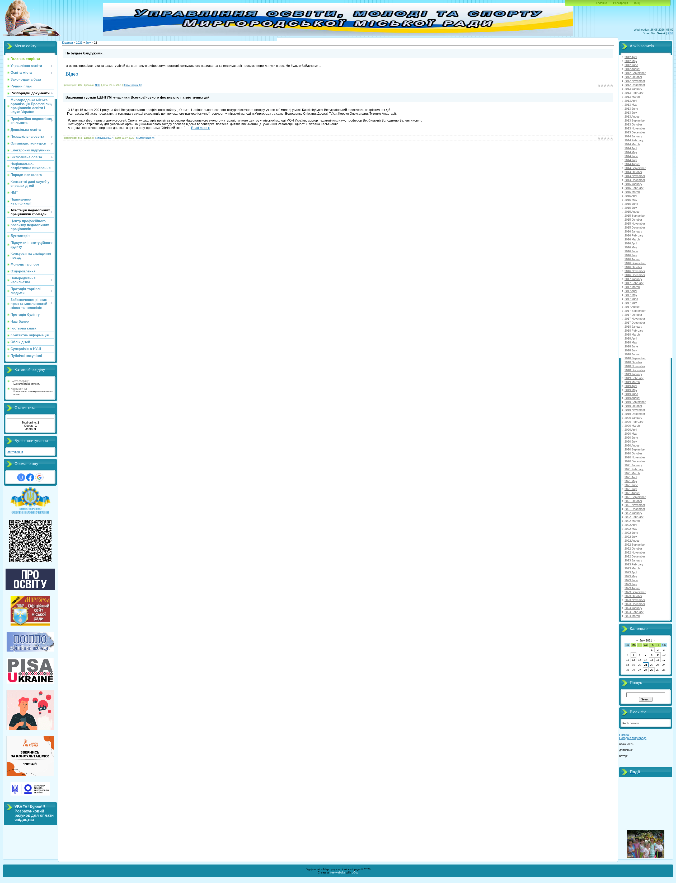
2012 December (635, 84)
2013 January (633, 88)
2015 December (635, 227)
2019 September (635, 401)
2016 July (631, 255)
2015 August (632, 211)
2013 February (634, 92)
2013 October (633, 124)
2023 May (631, 576)
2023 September (635, 592)
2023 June (631, 580)
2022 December (635, 556)
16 (657, 659)
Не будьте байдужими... (85, 53)
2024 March (632, 615)
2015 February (634, 187)
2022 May (631, 528)
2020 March (632, 425)
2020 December (635, 461)
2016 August (632, 259)
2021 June (631, 485)
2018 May (631, 342)
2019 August (632, 397)
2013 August (632, 116)
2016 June (631, 251)
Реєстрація (620, 2)
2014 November (635, 176)
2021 (79, 42)
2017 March (632, 287)
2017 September (635, 310)
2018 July (631, 350)
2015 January (633, 183)
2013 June (631, 108)
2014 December (635, 180)
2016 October (633, 267)
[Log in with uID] (21, 477)
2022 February (634, 516)
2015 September (635, 215)
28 (645, 669)
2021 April (631, 477)
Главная (67, 42)
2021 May (631, 481)
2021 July (631, 489)
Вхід (637, 2)
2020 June (631, 437)
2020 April (631, 429)
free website (337, 872)
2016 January (633, 231)
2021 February (634, 469)
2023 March (632, 568)
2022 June (631, 532)
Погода (624, 734)
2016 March (632, 239)
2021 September (635, 497)
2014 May (631, 152)
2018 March (632, 334)
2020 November (635, 457)
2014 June (631, 156)
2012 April (631, 57)
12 (633, 659)
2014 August (632, 164)
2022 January (633, 512)
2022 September (635, 544)
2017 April (631, 290)
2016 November (635, 271)
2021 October (633, 501)
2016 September (635, 263)
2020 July (631, 441)
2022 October (633, 548)
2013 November (635, 128)
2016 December (635, 275)
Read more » (200, 128)
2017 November (635, 318)
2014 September (635, 168)
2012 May (631, 61)
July (88, 42)
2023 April (631, 572)
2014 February (634, 140)
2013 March (632, 96)
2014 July (631, 160)
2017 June (631, 298)
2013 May (631, 104)
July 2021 (646, 640)
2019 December (635, 413)
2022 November (635, 552)
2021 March (632, 473)
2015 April (631, 195)
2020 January (633, 417)
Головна (601, 2)
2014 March (632, 144)
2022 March (632, 520)
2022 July (631, 536)
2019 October (633, 405)
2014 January (633, 136)
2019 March (632, 382)
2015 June (631, 203)
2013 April (631, 100)
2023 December (635, 604)
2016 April (631, 243)
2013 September (635, 120)
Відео (71, 74)
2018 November (635, 366)
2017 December (635, 322)
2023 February (634, 564)
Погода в (632, 738)
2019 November (635, 409)
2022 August (632, 540)
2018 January (633, 326)
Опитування (15, 451)
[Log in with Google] (39, 477)
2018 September (635, 358)
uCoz (355, 872)
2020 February (634, 421)
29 (651, 669)
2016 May (631, 247)
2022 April (631, 524)
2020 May (631, 433)
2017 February (634, 283)
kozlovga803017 (104, 138)
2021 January (633, 465)
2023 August (632, 588)
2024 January (633, 608)
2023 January (633, 560)
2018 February (634, 330)
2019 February (634, 378)
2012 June (631, 65)
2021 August (632, 493)
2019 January (633, 374)
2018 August (632, 354)
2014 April (631, 148)
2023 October (633, 596)
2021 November (635, 504)
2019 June (631, 394)
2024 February (634, 612)
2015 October (633, 219)
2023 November (635, 600)
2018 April (631, 338)
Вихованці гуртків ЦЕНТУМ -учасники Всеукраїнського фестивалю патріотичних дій (137, 97)
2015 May (631, 199)
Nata (97, 85)
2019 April (631, 386)
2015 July (631, 207)
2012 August (632, 69)
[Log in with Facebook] (30, 477)
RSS (670, 33)
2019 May (631, 390)
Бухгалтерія (19, 381)
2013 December (635, 132)
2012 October (633, 76)
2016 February (634, 235)
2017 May (631, 294)
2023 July (631, 584)
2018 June (631, 346)
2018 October (633, 362)
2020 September (635, 449)
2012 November (635, 80)
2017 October (633, 314)
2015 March (632, 191)
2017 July (631, 302)
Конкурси (17, 388)
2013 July (631, 112)
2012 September (635, 73)
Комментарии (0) (133, 85)
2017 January (633, 279)
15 (651, 659)
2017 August (632, 306)
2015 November (635, 223)
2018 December (635, 370)
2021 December (635, 508)
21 (645, 664)
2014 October (633, 172)
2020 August (632, 445)
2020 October (633, 453)
